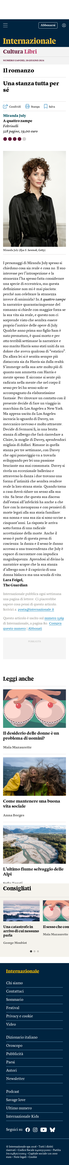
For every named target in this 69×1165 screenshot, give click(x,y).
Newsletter (15, 1079)
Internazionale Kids (22, 1117)
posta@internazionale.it (36, 609)
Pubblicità (14, 1054)
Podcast (12, 1092)
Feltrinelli (10, 126)
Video (11, 1025)
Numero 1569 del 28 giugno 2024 (23, 60)
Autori (11, 1071)
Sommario (14, 1000)
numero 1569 (54, 618)
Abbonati (35, 628)
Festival (12, 1008)
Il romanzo (18, 71)
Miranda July (14, 116)
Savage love (15, 1100)
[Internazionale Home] (24, 971)
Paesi (10, 1062)
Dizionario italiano (22, 1037)
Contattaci (15, 991)
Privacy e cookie (19, 1016)
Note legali (20, 1157)
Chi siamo (14, 983)
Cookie (33, 1157)
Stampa (35, 106)
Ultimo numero (19, 1108)
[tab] (31, 951)
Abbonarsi (48, 25)
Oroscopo (14, 1046)
